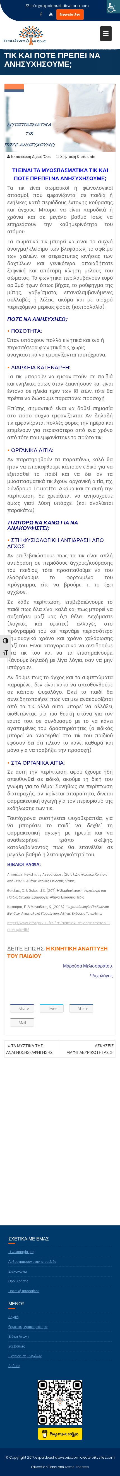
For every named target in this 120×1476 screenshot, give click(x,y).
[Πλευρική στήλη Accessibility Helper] (113, 6)
